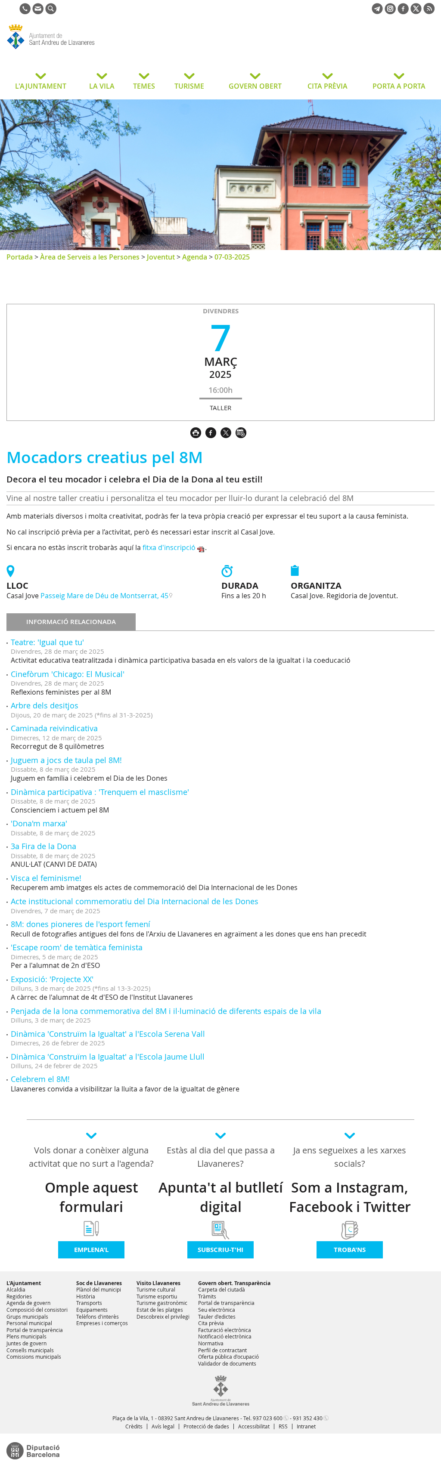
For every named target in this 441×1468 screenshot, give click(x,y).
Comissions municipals (33, 1356)
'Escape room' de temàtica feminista (77, 947)
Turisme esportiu (157, 1296)
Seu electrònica (216, 1309)
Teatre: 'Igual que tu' (47, 642)
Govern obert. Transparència (234, 1283)
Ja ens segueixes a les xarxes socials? (349, 1156)
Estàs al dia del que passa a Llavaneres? (221, 1156)
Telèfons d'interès (97, 1316)
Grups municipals (27, 1316)
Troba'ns (350, 1249)
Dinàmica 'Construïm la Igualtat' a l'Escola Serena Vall (108, 1034)
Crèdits (134, 1426)
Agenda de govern (28, 1302)
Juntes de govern (26, 1343)
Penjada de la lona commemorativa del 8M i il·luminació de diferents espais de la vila (166, 1011)
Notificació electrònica (225, 1336)
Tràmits (207, 1296)
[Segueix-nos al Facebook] (403, 11)
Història (85, 1296)
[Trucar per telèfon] (25, 11)
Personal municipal (29, 1323)
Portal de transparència (34, 1329)
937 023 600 (268, 1418)
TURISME (189, 86)
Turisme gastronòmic (162, 1302)
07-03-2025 (232, 257)
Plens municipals (26, 1336)
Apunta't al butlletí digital (220, 1197)
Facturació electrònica (224, 1329)
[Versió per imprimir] (197, 431)
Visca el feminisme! (46, 878)
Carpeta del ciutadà (221, 1289)
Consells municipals (30, 1350)
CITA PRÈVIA (327, 86)
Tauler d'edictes (217, 1316)
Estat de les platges (160, 1309)
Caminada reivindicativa (54, 728)
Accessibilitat (254, 1426)
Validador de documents (227, 1363)
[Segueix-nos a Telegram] (377, 11)
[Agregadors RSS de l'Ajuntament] (429, 11)
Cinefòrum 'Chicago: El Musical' (67, 674)
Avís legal (163, 1426)
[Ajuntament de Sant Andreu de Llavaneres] (220, 1404)
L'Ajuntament (23, 1283)
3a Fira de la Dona (43, 846)
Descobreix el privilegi (163, 1316)
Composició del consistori (37, 1309)
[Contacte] (37, 11)
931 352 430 (308, 1418)
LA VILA (102, 86)
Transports (89, 1302)
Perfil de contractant (222, 1350)
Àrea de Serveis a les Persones (90, 257)
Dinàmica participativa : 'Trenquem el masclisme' (100, 792)
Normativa (211, 1343)
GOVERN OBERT (255, 86)
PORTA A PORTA (399, 86)
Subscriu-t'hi (220, 1249)
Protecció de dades (206, 1426)
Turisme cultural (156, 1289)
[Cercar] (50, 11)
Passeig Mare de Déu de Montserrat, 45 (104, 595)
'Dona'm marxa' (39, 823)
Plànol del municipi (98, 1289)
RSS (283, 1426)
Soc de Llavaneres (99, 1283)
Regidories (19, 1296)
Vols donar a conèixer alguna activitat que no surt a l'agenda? (91, 1156)
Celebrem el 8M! (40, 1079)
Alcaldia (15, 1289)
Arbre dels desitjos (44, 705)
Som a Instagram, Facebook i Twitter (350, 1197)
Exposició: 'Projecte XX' (52, 979)
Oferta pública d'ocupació (228, 1356)
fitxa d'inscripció (169, 547)
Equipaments (92, 1309)
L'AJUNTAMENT (40, 86)
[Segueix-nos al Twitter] (416, 11)
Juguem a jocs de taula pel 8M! (66, 760)
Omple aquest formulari (91, 1197)
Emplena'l (91, 1249)
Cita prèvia (211, 1323)
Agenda (194, 257)
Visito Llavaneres (158, 1283)
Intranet (306, 1426)
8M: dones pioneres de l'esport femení (80, 924)
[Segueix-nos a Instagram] (390, 11)
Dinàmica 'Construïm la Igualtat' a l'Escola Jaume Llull (108, 1056)
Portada (19, 257)
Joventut (161, 257)
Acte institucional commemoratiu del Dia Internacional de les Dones (134, 901)
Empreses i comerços (102, 1323)
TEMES (144, 86)
